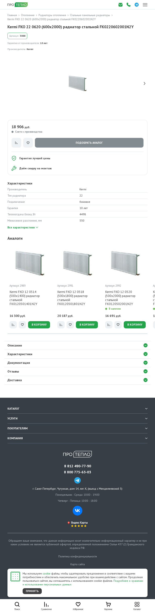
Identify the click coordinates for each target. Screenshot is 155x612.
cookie (46, 573)
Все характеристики (21, 227)
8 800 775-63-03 (77, 472)
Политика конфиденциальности (77, 556)
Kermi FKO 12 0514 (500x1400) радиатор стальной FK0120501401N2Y (24, 298)
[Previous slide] (10, 83)
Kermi (30, 49)
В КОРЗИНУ (39, 324)
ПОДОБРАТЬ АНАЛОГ (89, 143)
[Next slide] (144, 83)
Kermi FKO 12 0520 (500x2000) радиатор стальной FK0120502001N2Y (120, 298)
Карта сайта (77, 564)
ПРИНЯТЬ (32, 591)
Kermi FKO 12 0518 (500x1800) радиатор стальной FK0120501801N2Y (72, 298)
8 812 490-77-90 (77, 466)
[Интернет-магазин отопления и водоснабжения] (17, 4)
